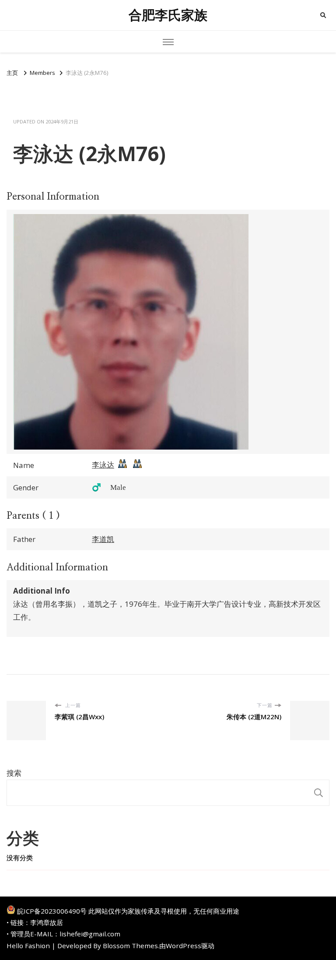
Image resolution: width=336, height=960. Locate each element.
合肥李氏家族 (168, 15)
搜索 (14, 773)
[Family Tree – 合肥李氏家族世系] (122, 465)
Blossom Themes (130, 945)
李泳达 (103, 465)
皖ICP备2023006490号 (52, 911)
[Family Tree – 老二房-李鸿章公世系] (137, 465)
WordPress (183, 945)
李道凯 (103, 539)
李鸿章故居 (46, 922)
